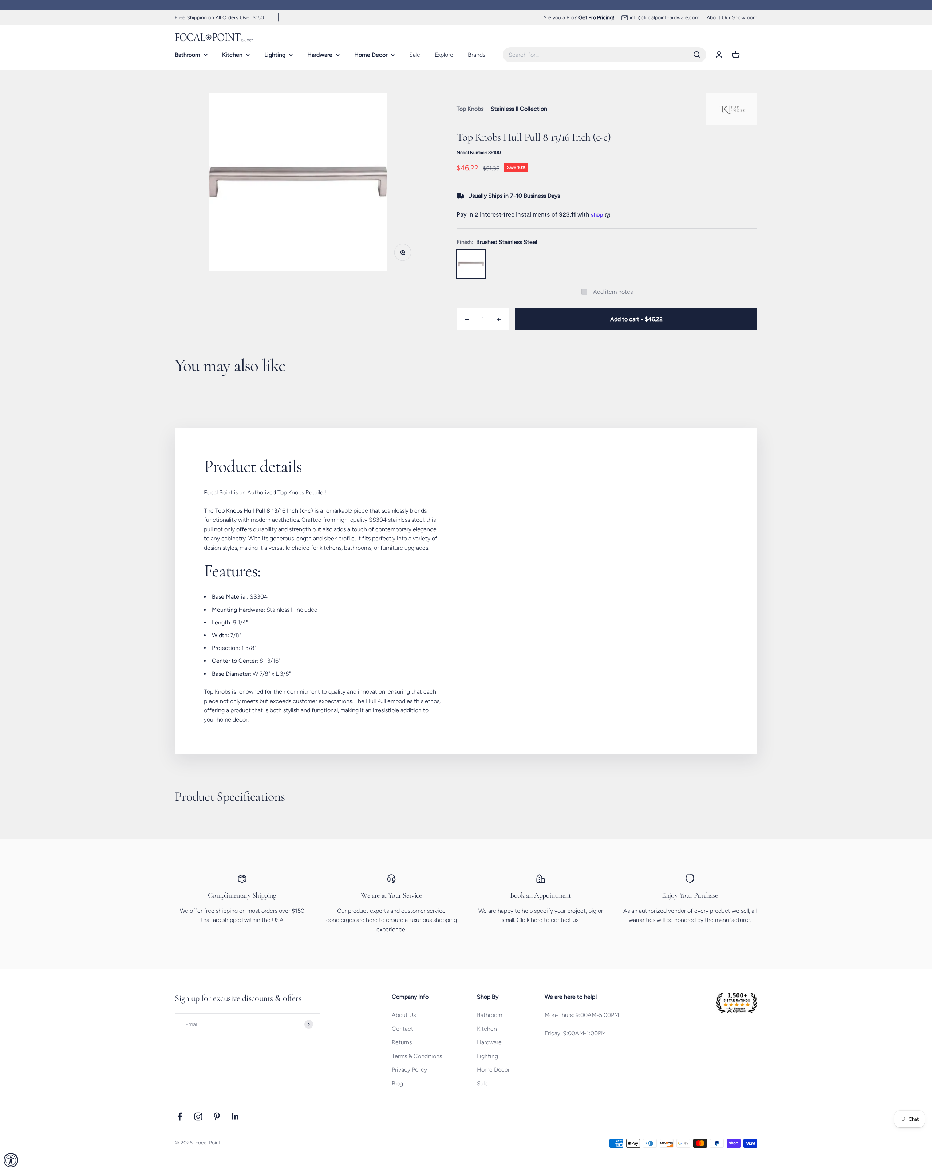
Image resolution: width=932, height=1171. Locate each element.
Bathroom (187, 54)
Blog (397, 1083)
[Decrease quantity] (467, 319)
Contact (402, 1028)
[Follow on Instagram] (198, 1116)
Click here (529, 919)
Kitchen (232, 54)
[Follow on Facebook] (180, 1116)
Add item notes (613, 291)
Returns (402, 1042)
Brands (476, 54)
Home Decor (370, 54)
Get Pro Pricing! (596, 18)
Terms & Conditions (417, 1056)
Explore (444, 54)
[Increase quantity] (498, 319)
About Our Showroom (732, 18)
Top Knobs (470, 108)
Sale (414, 54)
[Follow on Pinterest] (217, 1116)
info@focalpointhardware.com (664, 18)
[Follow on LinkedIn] (235, 1116)
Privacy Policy (409, 1069)
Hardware (319, 54)
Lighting (274, 54)
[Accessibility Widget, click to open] (11, 1160)
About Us (404, 1015)
